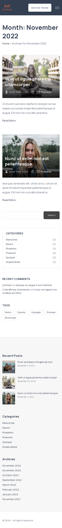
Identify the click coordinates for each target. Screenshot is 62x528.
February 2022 (10, 489)
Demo (8, 312)
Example (36, 312)
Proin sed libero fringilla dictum (35, 362)
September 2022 (12, 480)
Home (5, 43)
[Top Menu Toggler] (57, 7)
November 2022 (11, 470)
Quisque (10, 257)
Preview (51, 312)
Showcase (10, 317)
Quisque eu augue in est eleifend (34, 285)
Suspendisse (13, 261)
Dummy (21, 312)
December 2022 (11, 465)
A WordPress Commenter (16, 289)
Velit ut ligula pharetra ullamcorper (28, 81)
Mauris (9, 244)
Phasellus (46, 92)
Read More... (10, 120)
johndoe (7, 285)
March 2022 (9, 484)
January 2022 (10, 494)
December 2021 (11, 499)
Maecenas (11, 239)
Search (51, 215)
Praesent (11, 252)
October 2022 (10, 475)
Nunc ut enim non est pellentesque (27, 161)
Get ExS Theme (39, 7)
